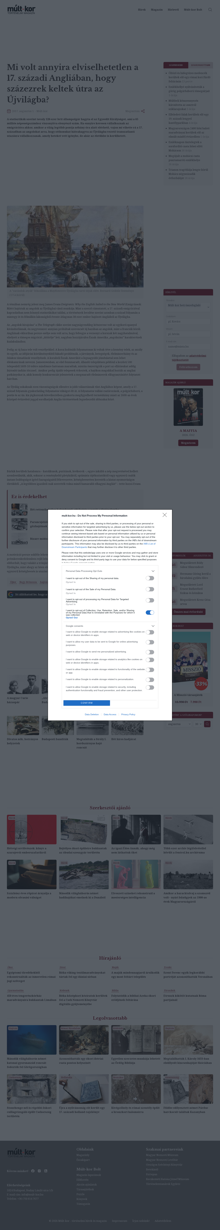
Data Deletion (92, 714)
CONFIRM (87, 703)
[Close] (166, 516)
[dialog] (110, 615)
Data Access (110, 714)
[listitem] (110, 571)
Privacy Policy (128, 714)
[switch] (150, 578)
